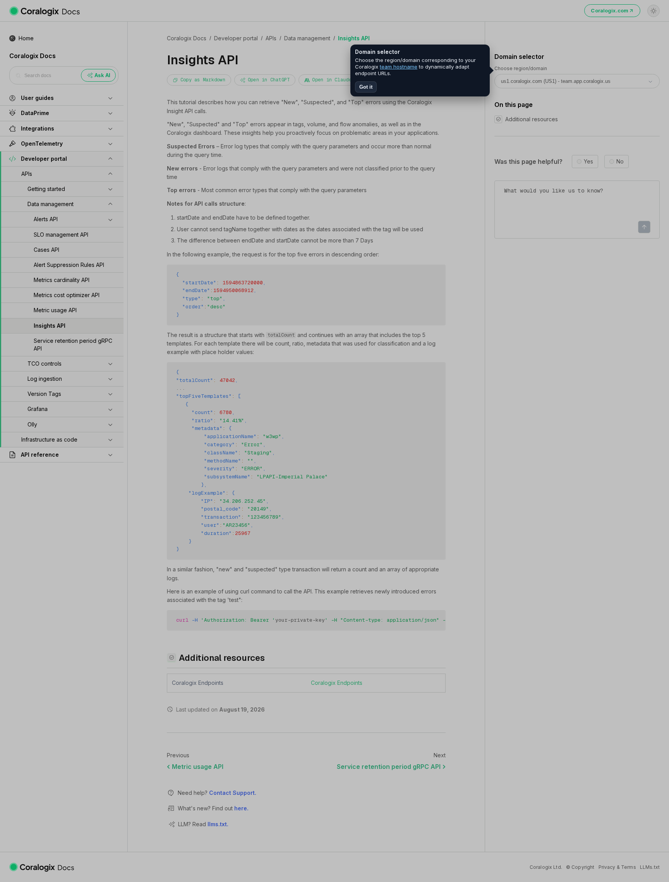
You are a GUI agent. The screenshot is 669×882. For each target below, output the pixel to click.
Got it (365, 87)
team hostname (398, 67)
